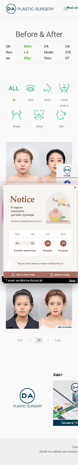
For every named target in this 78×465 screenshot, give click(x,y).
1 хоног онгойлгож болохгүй (24, 280)
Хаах (72, 281)
